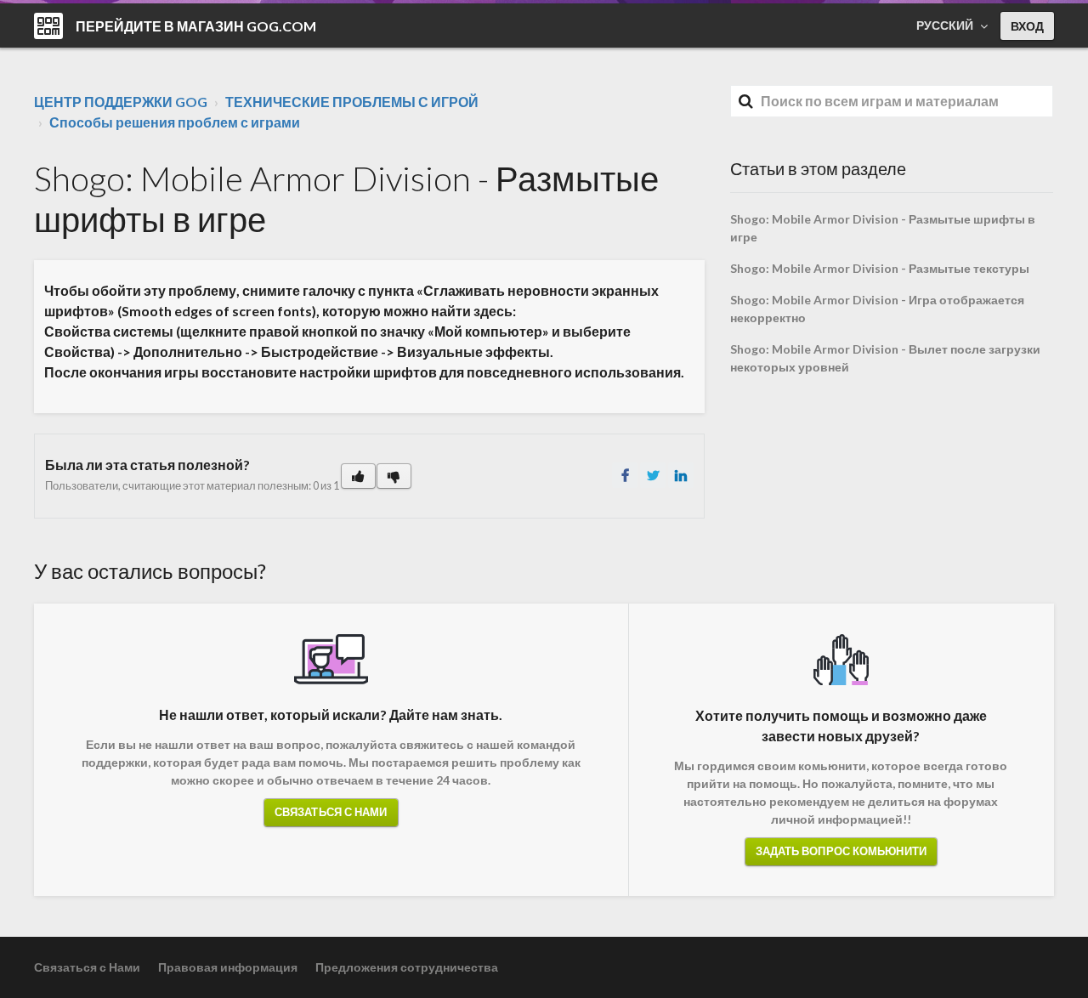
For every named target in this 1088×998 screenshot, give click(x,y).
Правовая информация (228, 967)
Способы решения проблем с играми (174, 122)
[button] (358, 476)
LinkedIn (681, 475)
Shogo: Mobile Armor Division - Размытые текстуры (879, 268)
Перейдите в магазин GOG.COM (196, 26)
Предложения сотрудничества (406, 967)
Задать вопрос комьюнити (841, 851)
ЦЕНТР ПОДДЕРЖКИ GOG (120, 102)
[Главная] (48, 26)
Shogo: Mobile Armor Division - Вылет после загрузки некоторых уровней (885, 358)
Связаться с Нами (331, 812)
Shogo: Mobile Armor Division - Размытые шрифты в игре (882, 228)
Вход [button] (1027, 26)
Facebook (625, 475)
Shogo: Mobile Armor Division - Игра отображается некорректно (877, 308)
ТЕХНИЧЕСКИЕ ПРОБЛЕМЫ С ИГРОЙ (352, 102)
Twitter (653, 475)
